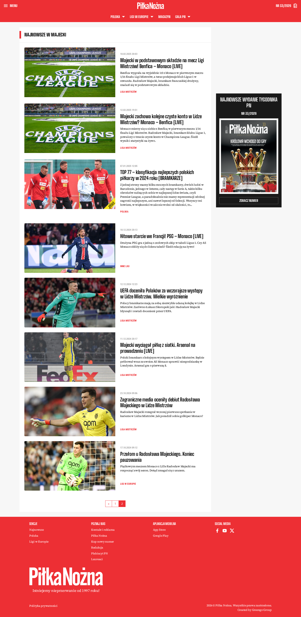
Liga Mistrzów (128, 91)
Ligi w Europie (128, 483)
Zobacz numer (248, 200)
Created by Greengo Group (255, 610)
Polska (124, 211)
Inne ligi (124, 266)
